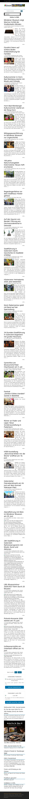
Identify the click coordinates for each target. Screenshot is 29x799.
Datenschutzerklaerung (13, 793)
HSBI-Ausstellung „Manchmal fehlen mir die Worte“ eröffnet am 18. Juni (14, 454)
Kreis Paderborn (16, 429)
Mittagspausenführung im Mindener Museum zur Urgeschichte (13, 135)
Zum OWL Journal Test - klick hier (14, 702)
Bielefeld (21, 311)
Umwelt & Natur (9, 169)
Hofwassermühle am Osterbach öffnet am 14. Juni (14, 648)
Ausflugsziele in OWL (14, 55)
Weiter (19, 672)
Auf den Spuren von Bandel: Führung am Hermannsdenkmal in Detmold (13, 222)
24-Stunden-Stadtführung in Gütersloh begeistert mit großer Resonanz (14, 334)
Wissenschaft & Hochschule (9, 460)
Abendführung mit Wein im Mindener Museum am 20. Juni (14, 514)
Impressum (6, 793)
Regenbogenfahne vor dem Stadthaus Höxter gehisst (13, 193)
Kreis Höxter (14, 197)
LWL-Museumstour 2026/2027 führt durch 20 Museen (14, 586)
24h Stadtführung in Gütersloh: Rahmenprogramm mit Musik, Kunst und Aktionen (13, 545)
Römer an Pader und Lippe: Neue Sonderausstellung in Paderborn (12, 423)
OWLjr (9, 55)
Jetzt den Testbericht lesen (14, 687)
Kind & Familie (11, 56)
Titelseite (19, 369)
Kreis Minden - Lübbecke (8, 369)
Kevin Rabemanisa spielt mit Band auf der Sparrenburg (14, 307)
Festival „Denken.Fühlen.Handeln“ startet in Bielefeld (14, 393)
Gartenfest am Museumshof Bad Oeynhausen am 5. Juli (13, 364)
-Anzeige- (21, 755)
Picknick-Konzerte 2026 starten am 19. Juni (13, 619)
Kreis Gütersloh (16, 552)
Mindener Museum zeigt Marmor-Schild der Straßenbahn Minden (14, 22)
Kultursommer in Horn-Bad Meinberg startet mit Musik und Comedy (14, 79)
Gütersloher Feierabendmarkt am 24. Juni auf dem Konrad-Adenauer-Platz (14, 484)
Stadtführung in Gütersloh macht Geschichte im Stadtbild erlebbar (13, 251)
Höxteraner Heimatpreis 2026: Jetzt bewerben (14, 280)
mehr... (23, 44)
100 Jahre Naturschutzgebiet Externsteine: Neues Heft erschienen (14, 163)
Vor (15, 672)
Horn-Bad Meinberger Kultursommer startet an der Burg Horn (14, 108)
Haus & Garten (22, 368)
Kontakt (19, 793)
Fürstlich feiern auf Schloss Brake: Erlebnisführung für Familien (12, 50)
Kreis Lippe (16, 56)
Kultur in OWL (10, 27)
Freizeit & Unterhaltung (8, 312)
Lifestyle (14, 490)
